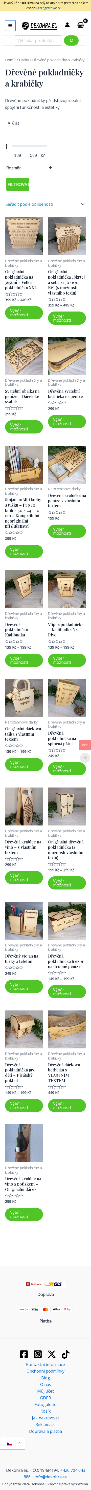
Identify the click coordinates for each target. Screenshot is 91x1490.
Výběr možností (19, 313)
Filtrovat (18, 184)
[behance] (52, 1354)
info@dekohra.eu (51, 1477)
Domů (10, 59)
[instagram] (39, 1354)
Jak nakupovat (45, 1418)
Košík (45, 1411)
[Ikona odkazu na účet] (67, 24)
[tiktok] (66, 1354)
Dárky (24, 59)
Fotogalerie (45, 1404)
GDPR (45, 1398)
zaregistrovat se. (49, 8)
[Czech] (12, 1443)
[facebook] (25, 1354)
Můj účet (45, 1391)
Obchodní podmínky (45, 1371)
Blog (45, 1378)
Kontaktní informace (45, 1364)
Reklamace (45, 1424)
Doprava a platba (45, 1431)
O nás (45, 1384)
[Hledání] (71, 40)
